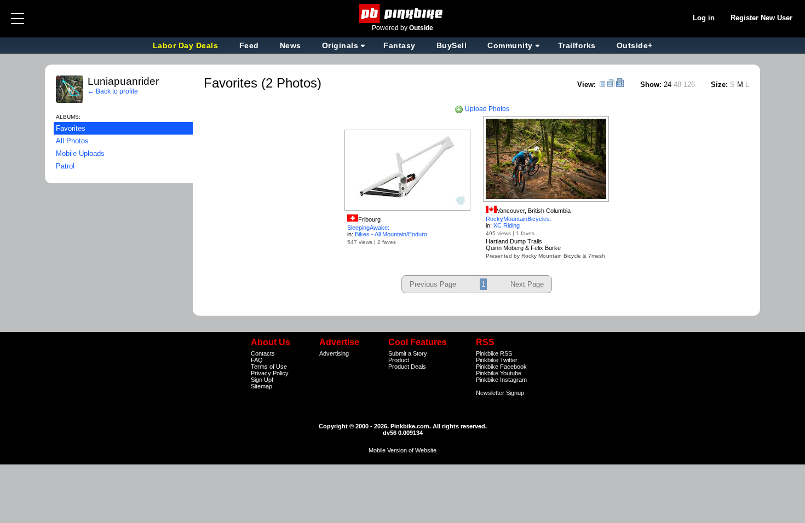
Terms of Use (269, 366)
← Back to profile (113, 91)
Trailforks (577, 45)
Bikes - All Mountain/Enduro (391, 234)
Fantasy (399, 45)
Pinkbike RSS (494, 353)
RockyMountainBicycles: (518, 219)
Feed (249, 45)
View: (586, 84)
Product (398, 360)
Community (510, 45)
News (290, 45)
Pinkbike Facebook (501, 366)
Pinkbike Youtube (498, 373)
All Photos (72, 141)
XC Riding (506, 225)
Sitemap (261, 386)
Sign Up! (262, 379)
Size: (719, 84)
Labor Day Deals (187, 45)
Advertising (334, 353)
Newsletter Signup (500, 393)
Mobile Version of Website (402, 450)
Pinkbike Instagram (501, 379)
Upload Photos (486, 109)
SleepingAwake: (368, 227)
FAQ (257, 360)
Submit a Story (407, 353)
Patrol (65, 166)
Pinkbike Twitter (497, 360)
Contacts (263, 353)
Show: (651, 84)
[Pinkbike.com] (402, 13)
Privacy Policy (270, 373)
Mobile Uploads (80, 153)
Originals (340, 45)
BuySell (451, 45)
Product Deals (407, 366)
